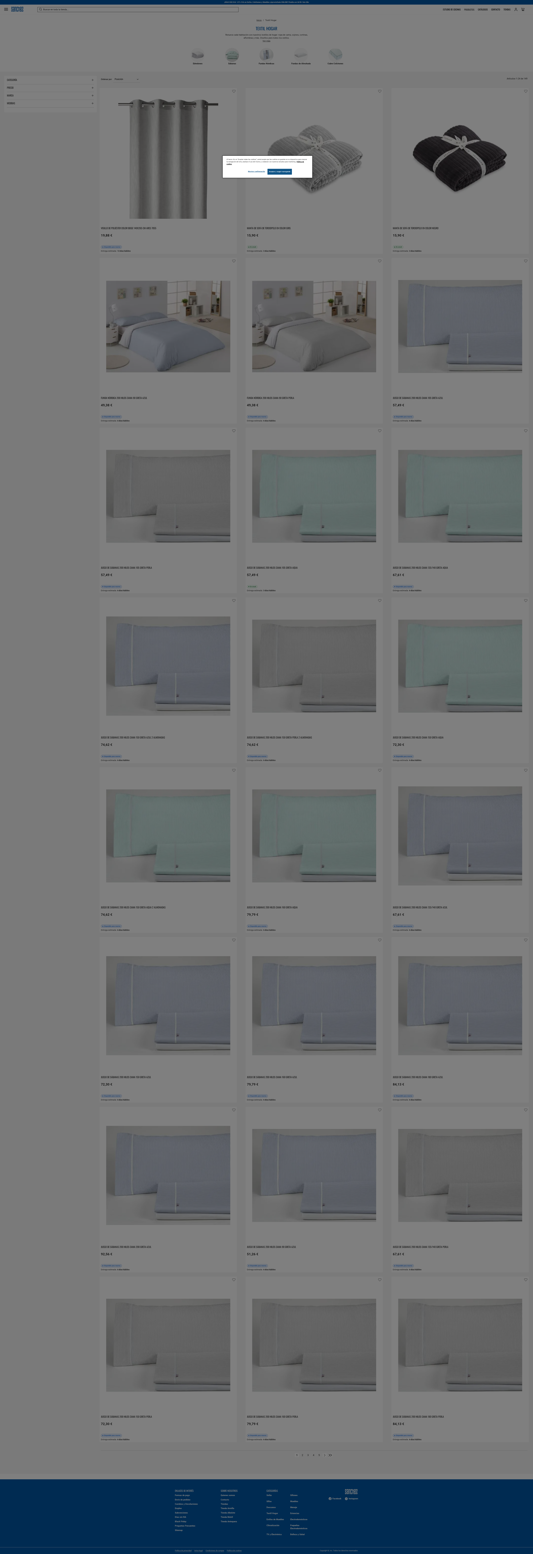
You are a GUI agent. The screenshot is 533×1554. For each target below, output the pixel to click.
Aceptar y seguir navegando (279, 172)
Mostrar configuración (256, 171)
